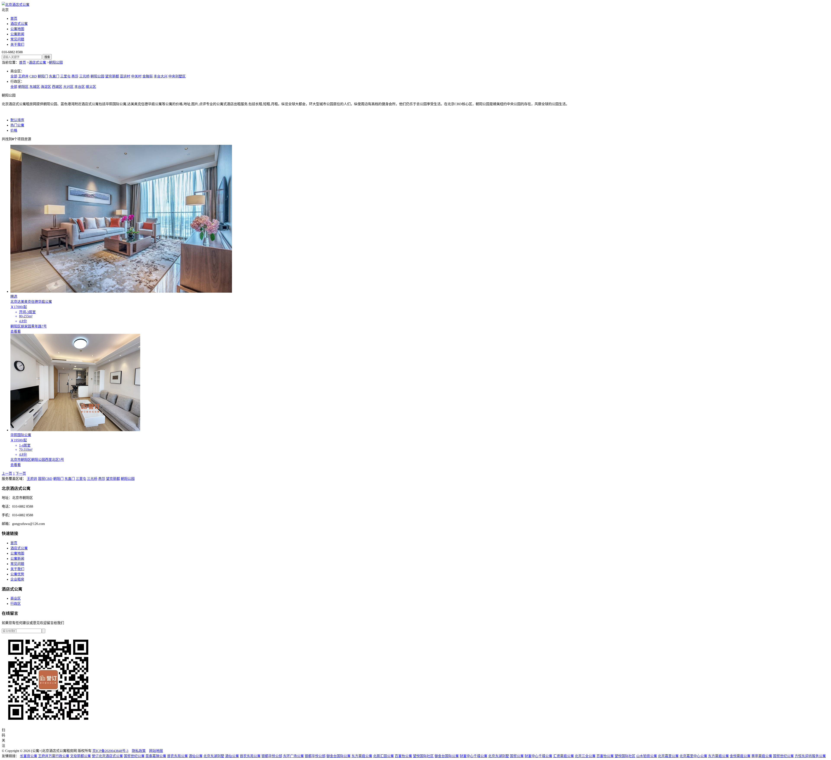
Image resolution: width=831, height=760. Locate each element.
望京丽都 (112, 76)
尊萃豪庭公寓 (761, 756)
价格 (13, 130)
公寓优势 (17, 574)
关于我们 (17, 44)
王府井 (23, 76)
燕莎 (74, 76)
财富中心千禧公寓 (473, 756)
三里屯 (65, 76)
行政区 (15, 603)
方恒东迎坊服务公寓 (810, 756)
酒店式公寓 (19, 24)
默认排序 (17, 120)
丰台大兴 (160, 76)
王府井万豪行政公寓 (53, 756)
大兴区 (68, 87)
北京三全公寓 (585, 756)
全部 (13, 76)
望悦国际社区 (423, 756)
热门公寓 (17, 125)
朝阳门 (43, 76)
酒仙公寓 (196, 756)
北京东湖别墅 (213, 756)
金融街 (147, 76)
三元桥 (84, 76)
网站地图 (156, 751)
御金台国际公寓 (338, 756)
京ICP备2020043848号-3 (110, 751)
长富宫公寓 (28, 756)
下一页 (21, 473)
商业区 (15, 598)
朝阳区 (23, 87)
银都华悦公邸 (271, 756)
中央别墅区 (177, 76)
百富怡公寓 (403, 756)
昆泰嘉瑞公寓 (155, 756)
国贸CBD (45, 479)
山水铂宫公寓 (646, 756)
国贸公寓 (517, 756)
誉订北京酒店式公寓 (107, 756)
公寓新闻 (17, 34)
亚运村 (125, 76)
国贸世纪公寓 (134, 756)
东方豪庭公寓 (361, 756)
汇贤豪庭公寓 (563, 756)
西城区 (57, 87)
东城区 (34, 87)
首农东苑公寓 (177, 756)
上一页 (7, 473)
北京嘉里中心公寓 (693, 756)
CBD (33, 76)
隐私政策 (139, 751)
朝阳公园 (56, 62)
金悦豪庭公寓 (740, 756)
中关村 (136, 76)
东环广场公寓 (293, 756)
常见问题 (17, 39)
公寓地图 (17, 29)
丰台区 (79, 87)
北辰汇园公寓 (383, 756)
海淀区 (46, 87)
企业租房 (17, 579)
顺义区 (91, 87)
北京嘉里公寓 (668, 756)
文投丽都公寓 (80, 756)
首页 (13, 18)
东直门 (54, 76)
